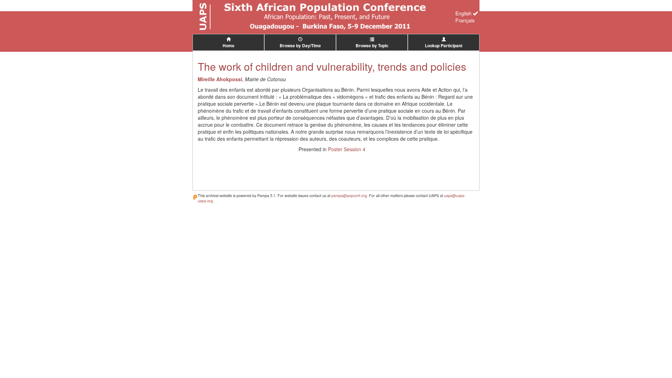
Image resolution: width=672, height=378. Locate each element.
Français (465, 20)
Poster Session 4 (346, 149)
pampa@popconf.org (349, 195)
